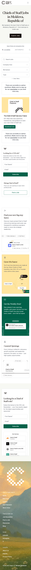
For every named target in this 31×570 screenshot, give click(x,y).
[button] (27, 3)
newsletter (14, 89)
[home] (7, 2)
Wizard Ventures (21, 565)
